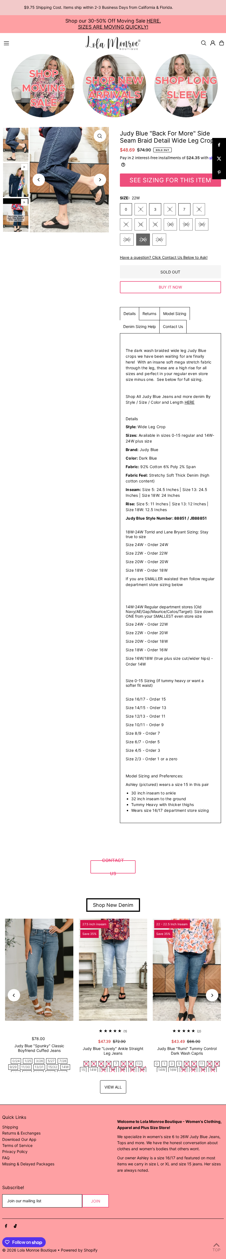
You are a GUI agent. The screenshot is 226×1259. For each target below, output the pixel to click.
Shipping (10, 1127)
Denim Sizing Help (139, 326)
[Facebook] (6, 1226)
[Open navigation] (42, 42)
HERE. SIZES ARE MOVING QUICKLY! (119, 24)
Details (129, 313)
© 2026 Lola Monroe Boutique (29, 1250)
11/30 (25, 1067)
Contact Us (173, 326)
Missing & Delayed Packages (28, 1164)
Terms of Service (17, 1145)
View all (113, 1087)
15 (155, 224)
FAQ (6, 1157)
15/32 (52, 1067)
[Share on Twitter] (219, 158)
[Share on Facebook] (219, 145)
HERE (190, 402)
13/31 (39, 1067)
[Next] (100, 179)
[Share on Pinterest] (219, 172)
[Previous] (39, 179)
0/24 (16, 1061)
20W (127, 239)
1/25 (28, 1061)
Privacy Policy (15, 1151)
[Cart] (221, 42)
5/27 (51, 1061)
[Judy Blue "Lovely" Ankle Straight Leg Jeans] (113, 970)
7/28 (62, 1061)
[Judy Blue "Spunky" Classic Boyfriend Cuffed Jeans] (39, 970)
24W (159, 239)
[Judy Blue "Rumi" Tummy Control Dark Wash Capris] (187, 970)
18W (201, 224)
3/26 (39, 1061)
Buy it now (170, 287)
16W (186, 224)
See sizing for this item (170, 180)
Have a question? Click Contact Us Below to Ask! (164, 257)
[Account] (212, 42)
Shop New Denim (113, 905)
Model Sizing (174, 313)
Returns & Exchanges (21, 1133)
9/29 (13, 1067)
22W (143, 239)
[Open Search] (203, 42)
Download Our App (19, 1139)
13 (140, 224)
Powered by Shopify (79, 1250)
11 (126, 224)
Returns (149, 313)
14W (170, 224)
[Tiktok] (15, 1226)
